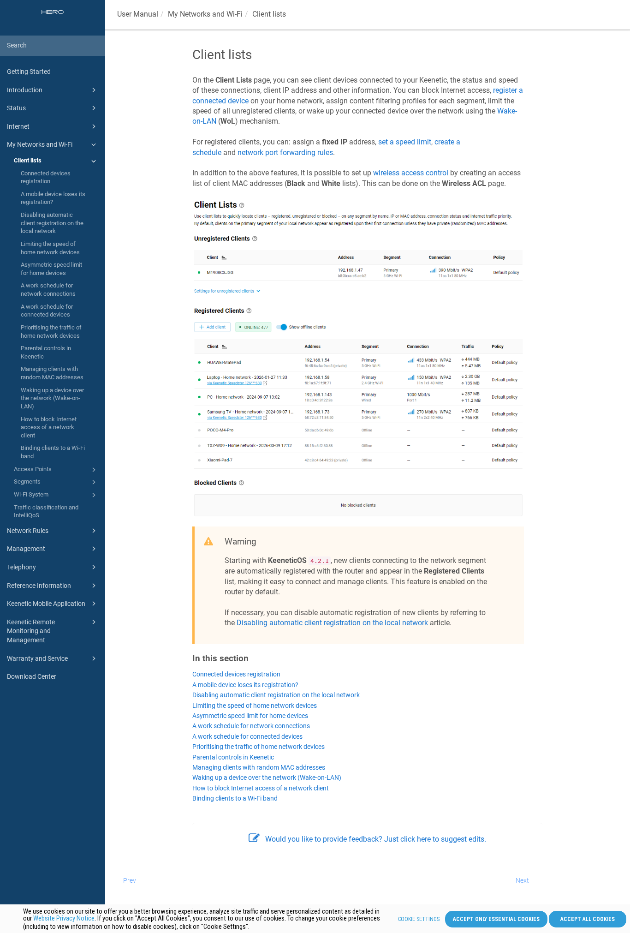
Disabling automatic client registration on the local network (52, 222)
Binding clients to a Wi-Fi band (53, 452)
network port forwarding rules (285, 152)
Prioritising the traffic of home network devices (51, 331)
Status (16, 108)
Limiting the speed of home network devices (50, 248)
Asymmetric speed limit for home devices (51, 268)
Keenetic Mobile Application (46, 603)
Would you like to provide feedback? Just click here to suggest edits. (375, 839)
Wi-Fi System (31, 494)
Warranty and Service (37, 658)
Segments (27, 481)
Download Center (31, 676)
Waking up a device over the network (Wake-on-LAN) (52, 398)
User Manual (137, 14)
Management (26, 548)
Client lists (28, 160)
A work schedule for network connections (48, 289)
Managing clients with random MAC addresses (52, 373)
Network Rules (27, 530)
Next (522, 880)
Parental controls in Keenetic (46, 352)
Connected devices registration (46, 177)
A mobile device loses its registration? (53, 198)
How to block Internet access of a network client (49, 427)
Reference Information (39, 585)
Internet (18, 126)
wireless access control (410, 172)
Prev (129, 880)
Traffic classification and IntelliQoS (46, 511)
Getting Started (29, 71)
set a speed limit (404, 142)
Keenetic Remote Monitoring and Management (31, 631)
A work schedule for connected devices (47, 310)
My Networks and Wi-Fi (39, 144)
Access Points (33, 469)
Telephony (21, 567)
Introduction (24, 90)
